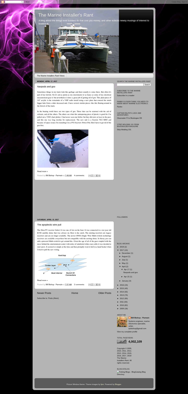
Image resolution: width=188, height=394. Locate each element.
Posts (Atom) (53, 298)
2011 (122, 302)
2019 (122, 247)
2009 (122, 309)
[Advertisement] (74, 199)
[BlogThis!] (92, 175)
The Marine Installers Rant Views (51, 76)
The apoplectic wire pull (49, 224)
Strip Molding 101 (124, 130)
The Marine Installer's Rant (65, 15)
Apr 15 (127, 277)
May (124, 263)
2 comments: (79, 285)
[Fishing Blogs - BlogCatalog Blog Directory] (134, 374)
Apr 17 (127, 269)
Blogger (118, 384)
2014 (122, 292)
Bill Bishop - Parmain (140, 318)
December (126, 253)
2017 (122, 250)
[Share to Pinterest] (99, 175)
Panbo (119, 107)
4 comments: (79, 175)
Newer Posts (44, 293)
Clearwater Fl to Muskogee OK (129, 118)
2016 (122, 285)
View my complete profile (127, 332)
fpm (102, 384)
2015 (122, 288)
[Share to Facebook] (97, 175)
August (125, 256)
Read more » (42, 171)
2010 (122, 305)
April (124, 267)
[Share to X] (94, 175)
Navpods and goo (46, 86)
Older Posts (104, 293)
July (124, 260)
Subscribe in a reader (125, 95)
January (125, 281)
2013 (122, 295)
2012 (122, 298)
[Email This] (89, 175)
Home (74, 293)
